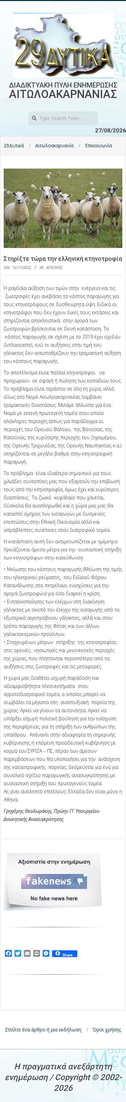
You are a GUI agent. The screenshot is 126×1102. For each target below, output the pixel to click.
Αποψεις (54, 267)
